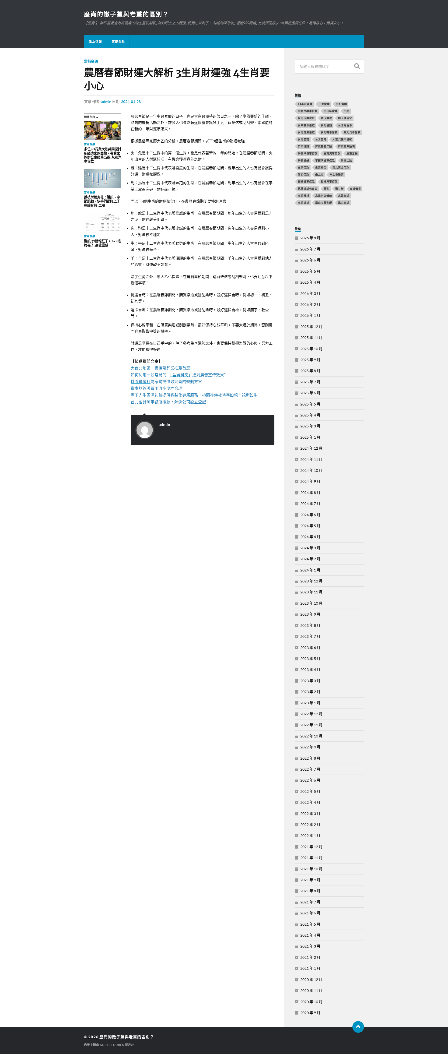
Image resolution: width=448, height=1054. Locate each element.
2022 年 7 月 (310, 769)
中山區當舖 (331, 111)
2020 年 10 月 (311, 1001)
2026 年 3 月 (310, 293)
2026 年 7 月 (310, 249)
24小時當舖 (305, 104)
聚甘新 (339, 188)
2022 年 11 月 (311, 725)
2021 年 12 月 (311, 846)
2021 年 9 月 (310, 880)
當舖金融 (118, 41)
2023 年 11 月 (311, 592)
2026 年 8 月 (310, 238)
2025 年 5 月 (310, 404)
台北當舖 (303, 139)
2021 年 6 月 (310, 913)
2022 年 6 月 (310, 780)
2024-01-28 (131, 101)
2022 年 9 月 (310, 747)
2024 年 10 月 (311, 470)
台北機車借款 (329, 132)
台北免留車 (345, 125)
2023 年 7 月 (310, 636)
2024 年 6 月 (310, 514)
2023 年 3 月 (310, 680)
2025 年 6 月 (310, 393)
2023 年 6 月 (310, 647)
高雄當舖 (343, 195)
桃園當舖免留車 (308, 188)
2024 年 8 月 (310, 492)
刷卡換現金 (345, 118)
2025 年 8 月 (310, 370)
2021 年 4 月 (310, 935)
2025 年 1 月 (310, 437)
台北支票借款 (306, 132)
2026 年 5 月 (310, 271)
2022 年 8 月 (310, 758)
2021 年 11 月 (311, 857)
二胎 (346, 111)
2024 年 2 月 (310, 559)
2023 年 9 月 (310, 614)
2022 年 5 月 (310, 791)
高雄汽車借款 (323, 195)
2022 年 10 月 (311, 736)
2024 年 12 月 (311, 448)
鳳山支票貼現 (323, 202)
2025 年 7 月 (310, 382)
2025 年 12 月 (311, 326)
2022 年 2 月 (310, 824)
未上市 (319, 174)
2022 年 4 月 (310, 802)
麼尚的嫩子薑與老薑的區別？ (126, 14)
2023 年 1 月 (310, 703)
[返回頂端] (358, 1027)
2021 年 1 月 (310, 968)
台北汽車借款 (352, 132)
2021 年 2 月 (310, 957)
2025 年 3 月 (310, 426)
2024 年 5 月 (310, 525)
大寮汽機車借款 (342, 139)
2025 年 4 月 (310, 415)
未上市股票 (337, 174)
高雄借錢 (303, 195)
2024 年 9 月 (310, 481)
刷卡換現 (326, 118)
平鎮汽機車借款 (325, 160)
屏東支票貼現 (346, 146)
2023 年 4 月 (310, 669)
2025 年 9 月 (310, 359)
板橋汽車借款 (329, 181)
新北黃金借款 (340, 167)
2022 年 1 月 (310, 835)
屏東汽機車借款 (308, 153)
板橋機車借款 (306, 181)
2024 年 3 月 (310, 548)
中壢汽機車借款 (308, 111)
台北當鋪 (320, 139)
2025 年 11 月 (311, 337)
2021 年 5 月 (310, 924)
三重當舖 (324, 104)
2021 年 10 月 (311, 869)
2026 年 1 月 (310, 315)
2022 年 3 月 (310, 813)
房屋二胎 (346, 160)
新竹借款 (303, 174)
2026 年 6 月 (310, 260)
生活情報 (95, 41)
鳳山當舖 (343, 202)
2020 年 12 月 (311, 979)
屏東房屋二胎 (323, 146)
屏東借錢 (303, 146)
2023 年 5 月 (310, 658)
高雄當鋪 (303, 202)
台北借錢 (326, 125)
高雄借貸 (355, 188)
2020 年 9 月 (310, 1012)
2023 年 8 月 (310, 625)
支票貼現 (320, 167)
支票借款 (303, 167)
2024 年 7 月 (310, 503)
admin (106, 101)
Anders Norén (112, 1045)
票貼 (326, 188)
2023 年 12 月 (311, 581)
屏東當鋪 (303, 160)
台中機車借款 (306, 125)
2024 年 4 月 (310, 536)
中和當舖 (341, 104)
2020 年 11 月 (311, 990)
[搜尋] (357, 66)
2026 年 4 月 (310, 282)
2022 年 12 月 (311, 714)
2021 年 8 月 (310, 890)
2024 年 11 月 (311, 459)
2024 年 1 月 (310, 570)
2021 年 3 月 (310, 946)
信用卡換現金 (306, 118)
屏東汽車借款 (332, 153)
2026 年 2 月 (310, 304)
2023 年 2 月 (310, 691)
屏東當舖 (352, 153)
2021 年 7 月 (310, 902)
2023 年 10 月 (311, 603)
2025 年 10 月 (311, 348)
